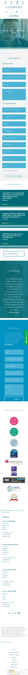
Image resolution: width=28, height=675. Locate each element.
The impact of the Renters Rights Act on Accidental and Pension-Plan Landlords (13, 195)
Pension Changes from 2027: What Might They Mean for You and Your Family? (13, 215)
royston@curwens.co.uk (8, 581)
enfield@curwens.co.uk (8, 532)
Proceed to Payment (14, 176)
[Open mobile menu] (22, 3)
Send (16, 399)
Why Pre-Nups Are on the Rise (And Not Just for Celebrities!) (12, 235)
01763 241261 (6, 583)
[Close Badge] (20, 669)
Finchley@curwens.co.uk (8, 602)
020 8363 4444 (6, 534)
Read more (5, 204)
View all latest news (11, 254)
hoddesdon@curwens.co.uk (9, 557)
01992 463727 (6, 559)
